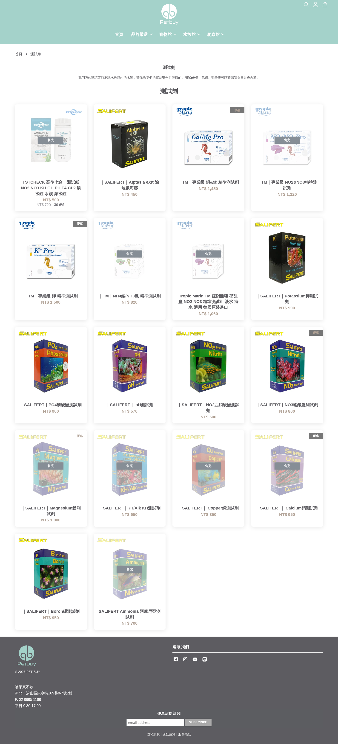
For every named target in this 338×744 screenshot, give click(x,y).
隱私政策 (153, 734)
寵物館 (165, 34)
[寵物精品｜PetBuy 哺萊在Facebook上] (175, 661)
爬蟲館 (213, 34)
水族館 (189, 34)
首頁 (119, 34)
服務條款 (184, 734)
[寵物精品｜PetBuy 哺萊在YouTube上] (195, 661)
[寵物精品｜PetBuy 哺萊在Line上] (204, 661)
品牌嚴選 (139, 34)
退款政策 (169, 734)
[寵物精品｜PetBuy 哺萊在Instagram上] (185, 661)
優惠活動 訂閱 (169, 713)
